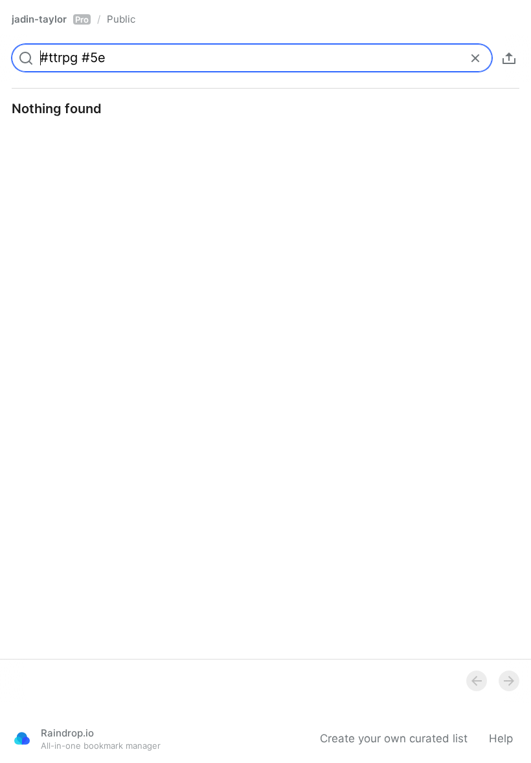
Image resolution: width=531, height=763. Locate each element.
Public (121, 19)
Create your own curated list (394, 738)
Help (501, 738)
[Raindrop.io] (22, 738)
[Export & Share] (509, 58)
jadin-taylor (50, 19)
